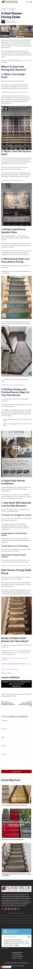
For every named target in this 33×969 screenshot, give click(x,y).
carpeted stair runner (24, 60)
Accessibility (20, 965)
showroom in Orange (15, 650)
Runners (4, 9)
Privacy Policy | (13, 965)
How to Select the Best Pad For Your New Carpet (18, 565)
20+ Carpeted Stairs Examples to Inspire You (16, 92)
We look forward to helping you (9, 669)
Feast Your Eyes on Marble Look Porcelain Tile (25, 704)
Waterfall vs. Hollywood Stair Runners (15, 385)
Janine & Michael (10, 20)
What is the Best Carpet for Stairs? (14, 180)
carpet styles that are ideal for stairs (20, 652)
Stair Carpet (12, 9)
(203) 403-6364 (17, 954)
